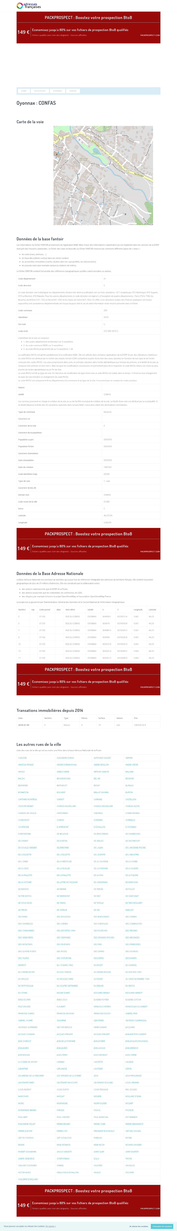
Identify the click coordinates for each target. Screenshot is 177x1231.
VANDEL (60, 1165)
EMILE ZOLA (62, 999)
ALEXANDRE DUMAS (65, 758)
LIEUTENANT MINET (26, 1082)
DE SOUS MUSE (25, 903)
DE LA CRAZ (23, 868)
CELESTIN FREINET (25, 806)
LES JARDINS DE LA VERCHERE (31, 1075)
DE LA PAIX (98, 875)
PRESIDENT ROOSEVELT (104, 1131)
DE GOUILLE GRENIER (27, 847)
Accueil (120, 6)
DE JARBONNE (63, 847)
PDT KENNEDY (131, 1117)
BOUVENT (61, 792)
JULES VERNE (131, 1055)
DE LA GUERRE (132, 868)
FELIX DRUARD (24, 1006)
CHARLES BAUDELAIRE (66, 806)
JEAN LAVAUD (99, 1048)
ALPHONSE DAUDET (102, 758)
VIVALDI (97, 1172)
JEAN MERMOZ (132, 1048)
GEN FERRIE (99, 1020)
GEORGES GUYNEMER (27, 1027)
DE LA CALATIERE (101, 861)
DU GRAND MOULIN (102, 972)
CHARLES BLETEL (133, 806)
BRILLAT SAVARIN (101, 792)
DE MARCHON (132, 882)
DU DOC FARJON (64, 972)
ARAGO (21, 771)
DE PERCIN (98, 889)
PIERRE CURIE (99, 1124)
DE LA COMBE (131, 861)
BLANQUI (129, 785)
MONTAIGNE (62, 1103)
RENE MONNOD (63, 1144)
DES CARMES (131, 916)
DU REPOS (130, 985)
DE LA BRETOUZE (64, 861)
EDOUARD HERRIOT (134, 992)
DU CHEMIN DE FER (26, 972)
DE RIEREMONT (63, 896)
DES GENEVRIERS (25, 937)
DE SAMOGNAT (132, 896)
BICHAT (97, 785)
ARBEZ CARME (63, 771)
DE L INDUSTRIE (132, 854)
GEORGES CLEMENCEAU (136, 1020)
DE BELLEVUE (62, 833)
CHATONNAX (62, 813)
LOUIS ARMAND (132, 1082)
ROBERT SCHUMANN (27, 1151)
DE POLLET (130, 889)
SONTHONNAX (63, 1158)
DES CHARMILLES (25, 923)
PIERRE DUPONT (25, 1131)
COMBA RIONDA (133, 813)
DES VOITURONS (64, 958)
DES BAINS (22, 916)
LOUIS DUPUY (63, 1089)
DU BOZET (98, 965)
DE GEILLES (99, 840)
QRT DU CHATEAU (26, 1137)
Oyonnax (57, 91)
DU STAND (22, 992)
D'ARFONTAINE (24, 833)
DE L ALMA (98, 847)
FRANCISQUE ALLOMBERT (137, 1006)
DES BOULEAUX (63, 916)
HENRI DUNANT (100, 1027)
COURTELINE (23, 827)
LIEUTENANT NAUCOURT (67, 1082)
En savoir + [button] (51, 1226)
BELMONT (130, 778)
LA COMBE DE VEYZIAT (27, 1062)
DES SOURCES (132, 951)
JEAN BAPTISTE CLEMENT (136, 1034)
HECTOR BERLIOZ (64, 1027)
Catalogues (40, 91)
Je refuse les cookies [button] (138, 1226)
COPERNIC (98, 820)
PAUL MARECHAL (101, 1117)
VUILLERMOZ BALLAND (28, 1179)
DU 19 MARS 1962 (65, 965)
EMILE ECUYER (24, 999)
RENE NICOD (99, 1144)
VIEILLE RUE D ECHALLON (67, 1172)
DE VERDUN (62, 910)
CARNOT (60, 799)
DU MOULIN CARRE (65, 979)
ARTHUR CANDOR (101, 771)
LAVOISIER (98, 1068)
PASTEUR (129, 1110)
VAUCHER (98, 1165)
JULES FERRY (62, 1055)
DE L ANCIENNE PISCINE (136, 847)
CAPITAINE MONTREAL (27, 799)
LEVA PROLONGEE (133, 1075)
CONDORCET (23, 820)
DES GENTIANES (64, 937)
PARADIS (60, 1110)
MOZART (129, 1103)
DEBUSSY (130, 910)
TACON (129, 1158)
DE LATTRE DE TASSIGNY (67, 882)
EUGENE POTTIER (101, 999)
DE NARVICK (23, 889)
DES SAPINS (99, 951)
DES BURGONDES (101, 916)
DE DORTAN (62, 840)
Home (24, 91)
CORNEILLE (130, 820)
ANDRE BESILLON (101, 764)
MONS (21, 1103)
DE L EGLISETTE (24, 854)
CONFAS (72, 91)
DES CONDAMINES (26, 930)
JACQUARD (130, 1027)
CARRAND (98, 799)
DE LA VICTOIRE (24, 882)
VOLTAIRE (130, 1172)
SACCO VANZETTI (64, 1151)
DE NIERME (61, 889)
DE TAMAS (61, 903)
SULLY (96, 1158)
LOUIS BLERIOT (24, 1089)
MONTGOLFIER (100, 1103)
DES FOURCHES (100, 930)
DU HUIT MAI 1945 (133, 972)
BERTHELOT (62, 785)
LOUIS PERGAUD (101, 1089)
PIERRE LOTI (62, 1131)
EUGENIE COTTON (133, 999)
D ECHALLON (99, 827)
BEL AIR (97, 778)
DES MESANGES (132, 937)
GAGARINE (61, 1020)
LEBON (129, 1068)
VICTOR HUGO (24, 1172)
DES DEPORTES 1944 (66, 930)
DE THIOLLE (99, 903)
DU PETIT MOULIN (25, 985)
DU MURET (98, 979)
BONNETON (23, 792)
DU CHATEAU (131, 965)
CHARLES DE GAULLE (27, 813)
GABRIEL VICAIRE (25, 1020)
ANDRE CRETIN (132, 764)
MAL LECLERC (131, 1089)
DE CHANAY (23, 840)
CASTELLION (131, 799)
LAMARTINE (23, 1068)
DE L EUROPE (99, 854)
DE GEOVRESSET (133, 840)
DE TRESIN (22, 910)
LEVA (96, 1075)
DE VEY (97, 910)
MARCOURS (23, 1096)
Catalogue (144, 6)
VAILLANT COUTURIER (27, 1165)
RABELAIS (98, 1137)
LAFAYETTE (98, 1062)
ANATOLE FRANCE (26, 764)
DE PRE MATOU (24, 896)
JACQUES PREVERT (65, 1034)
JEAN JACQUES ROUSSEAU (137, 1041)
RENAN (21, 1144)
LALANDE (129, 1062)
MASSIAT (60, 1096)
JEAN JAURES (23, 1048)
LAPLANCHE (62, 1068)
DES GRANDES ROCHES (104, 937)
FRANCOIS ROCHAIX (65, 1013)
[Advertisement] (88, 65)
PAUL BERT (23, 1117)
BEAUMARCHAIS (64, 778)
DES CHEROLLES (101, 923)
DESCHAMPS (131, 958)
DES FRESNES (131, 930)
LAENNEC (61, 1062)
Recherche (131, 6)
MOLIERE (97, 1096)
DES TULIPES (23, 958)
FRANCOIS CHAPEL (26, 1013)
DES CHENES (62, 923)
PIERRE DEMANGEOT (134, 1124)
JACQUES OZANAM (26, 1034)
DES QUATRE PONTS (27, 951)
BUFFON (129, 792)
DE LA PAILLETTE (25, 875)
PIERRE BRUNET (63, 1124)
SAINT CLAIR (99, 1151)
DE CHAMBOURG (133, 833)
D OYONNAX (131, 827)
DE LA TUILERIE (132, 875)
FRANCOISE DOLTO (102, 1013)
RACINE (129, 1137)
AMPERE (129, 758)
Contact (156, 6)
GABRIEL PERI (131, 1013)
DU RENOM (99, 985)
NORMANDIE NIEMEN (27, 1110)
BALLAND (129, 771)
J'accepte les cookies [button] (162, 1226)
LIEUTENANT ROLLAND (103, 1082)
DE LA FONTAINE (101, 868)
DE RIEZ (97, 896)
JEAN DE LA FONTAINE (66, 1041)
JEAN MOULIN (24, 1055)
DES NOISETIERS (25, 944)
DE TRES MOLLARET (134, 903)
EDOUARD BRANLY (102, 992)
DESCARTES (99, 958)
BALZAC (21, 778)
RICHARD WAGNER (133, 1144)
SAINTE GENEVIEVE (26, 1158)
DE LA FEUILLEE (63, 868)
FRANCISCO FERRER (102, 1006)
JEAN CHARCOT (24, 1041)
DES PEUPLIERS (63, 944)
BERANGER (23, 785)
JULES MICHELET (100, 1055)
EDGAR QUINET (63, 992)
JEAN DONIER (99, 1041)
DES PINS (98, 944)
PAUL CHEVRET (63, 1117)
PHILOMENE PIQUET (26, 1124)
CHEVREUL (98, 813)
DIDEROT (22, 965)
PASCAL (97, 1110)
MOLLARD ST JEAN (133, 1096)
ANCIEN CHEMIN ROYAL (67, 764)
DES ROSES (62, 951)
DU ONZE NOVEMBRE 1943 (137, 979)
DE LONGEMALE (101, 882)
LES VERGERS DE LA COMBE (69, 1075)
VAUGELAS (130, 1165)
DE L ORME (23, 861)
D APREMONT (63, 827)
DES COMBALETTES (134, 923)
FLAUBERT (61, 1006)
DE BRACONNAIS (101, 833)
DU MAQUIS (23, 979)
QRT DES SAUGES (133, 1131)
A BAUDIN (22, 758)
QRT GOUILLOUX (64, 1137)
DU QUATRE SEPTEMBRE (67, 985)
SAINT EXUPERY (132, 1151)
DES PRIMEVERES (133, 944)
